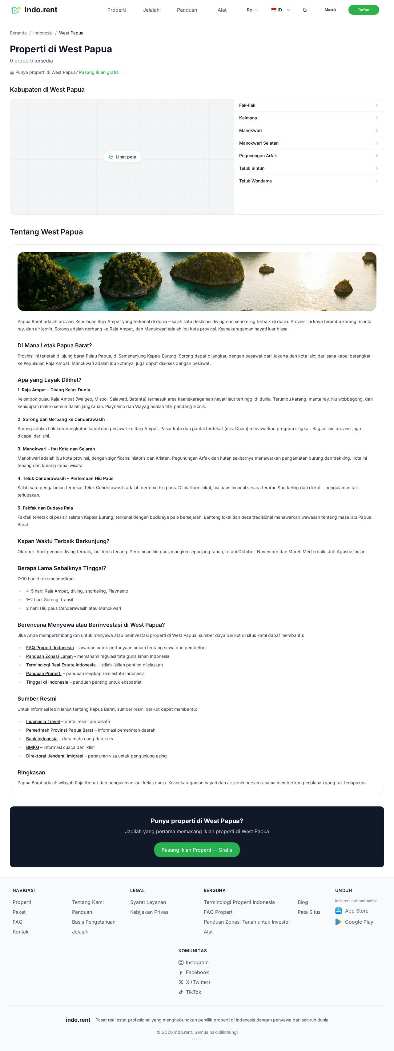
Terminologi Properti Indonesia (239, 902)
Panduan (187, 10)
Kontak (21, 932)
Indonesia (43, 32)
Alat (222, 10)
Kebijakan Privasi (150, 912)
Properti (116, 10)
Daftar (364, 9)
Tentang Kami (88, 902)
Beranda (18, 32)
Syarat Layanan (148, 902)
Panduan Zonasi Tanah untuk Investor (247, 922)
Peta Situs (309, 912)
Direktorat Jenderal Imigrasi (54, 755)
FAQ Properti (219, 912)
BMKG (32, 747)
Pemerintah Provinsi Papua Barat (59, 730)
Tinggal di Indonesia (47, 682)
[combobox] (281, 10)
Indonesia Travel (43, 721)
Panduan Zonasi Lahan (49, 656)
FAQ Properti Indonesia (50, 647)
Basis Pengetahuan (93, 922)
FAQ (17, 922)
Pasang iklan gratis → (101, 72)
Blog (303, 902)
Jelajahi (152, 10)
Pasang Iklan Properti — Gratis (197, 850)
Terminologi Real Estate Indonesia (61, 664)
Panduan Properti (44, 673)
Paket (19, 912)
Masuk (330, 9)
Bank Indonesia (42, 738)
